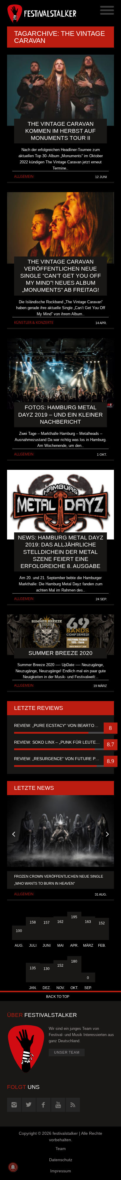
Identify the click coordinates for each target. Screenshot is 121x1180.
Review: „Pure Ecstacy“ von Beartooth (58, 725)
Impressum (60, 1171)
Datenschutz (60, 1159)
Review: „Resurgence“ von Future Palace (60, 758)
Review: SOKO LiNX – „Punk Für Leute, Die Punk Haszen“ (60, 742)
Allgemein (23, 176)
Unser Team (67, 1052)
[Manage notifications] (13, 1167)
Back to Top (57, 997)
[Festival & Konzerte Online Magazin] (33, 13)
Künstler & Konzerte (33, 322)
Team (61, 1148)
